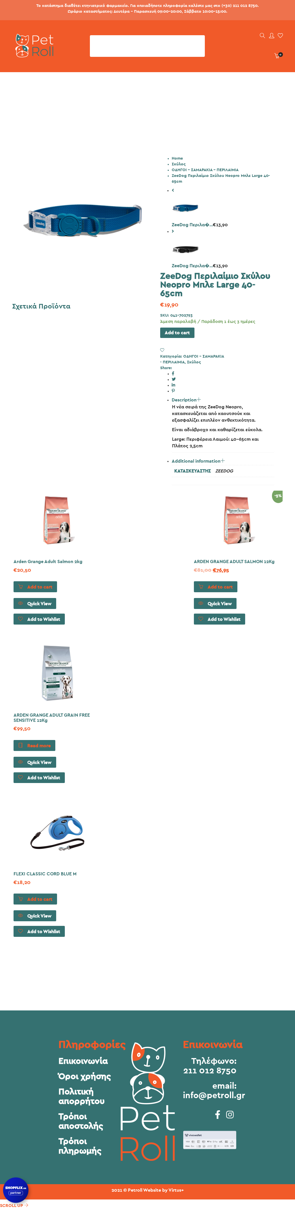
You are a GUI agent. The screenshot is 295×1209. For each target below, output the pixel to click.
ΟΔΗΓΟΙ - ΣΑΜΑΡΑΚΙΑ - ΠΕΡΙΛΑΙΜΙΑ (205, 170)
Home (177, 158)
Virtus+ (176, 1190)
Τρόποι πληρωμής (79, 1146)
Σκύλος (179, 164)
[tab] (223, 424)
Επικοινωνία (83, 1061)
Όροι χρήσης (84, 1076)
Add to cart (177, 332)
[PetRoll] (32, 55)
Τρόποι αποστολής (80, 1121)
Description (184, 400)
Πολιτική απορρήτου (81, 1096)
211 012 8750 (210, 1070)
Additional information (196, 461)
